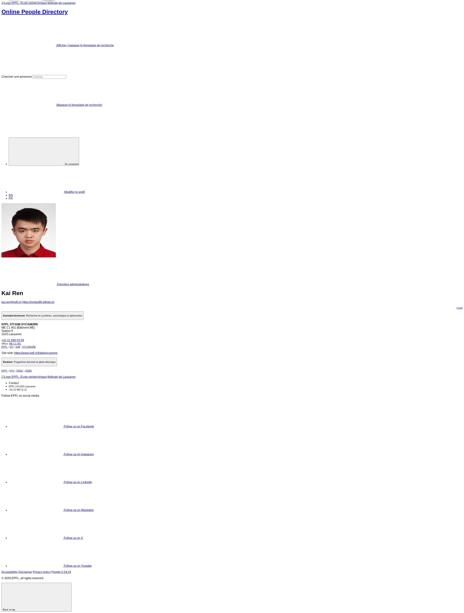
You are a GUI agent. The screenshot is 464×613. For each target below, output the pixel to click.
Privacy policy (42, 572)
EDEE (28, 371)
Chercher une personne (16, 76)
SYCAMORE (29, 347)
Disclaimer (25, 572)
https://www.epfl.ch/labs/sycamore (35, 352)
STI (11, 347)
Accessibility (9, 572)
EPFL (4, 347)
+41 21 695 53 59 (12, 340)
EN (11, 195)
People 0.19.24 (61, 572)
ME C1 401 (15, 343)
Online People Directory (34, 12)
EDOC (19, 371)
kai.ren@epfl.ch (11, 302)
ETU (12, 371)
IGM (18, 347)
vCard (460, 308)
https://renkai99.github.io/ (38, 302)
